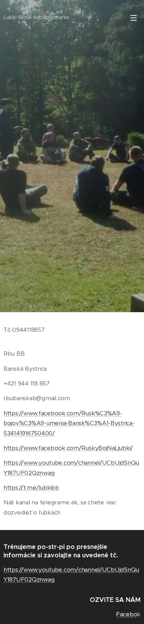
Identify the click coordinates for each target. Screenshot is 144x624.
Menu (134, 18)
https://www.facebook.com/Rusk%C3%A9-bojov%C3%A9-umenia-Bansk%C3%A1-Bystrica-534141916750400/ (69, 423)
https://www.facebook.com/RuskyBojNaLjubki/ (68, 448)
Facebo (126, 614)
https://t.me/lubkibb (31, 487)
